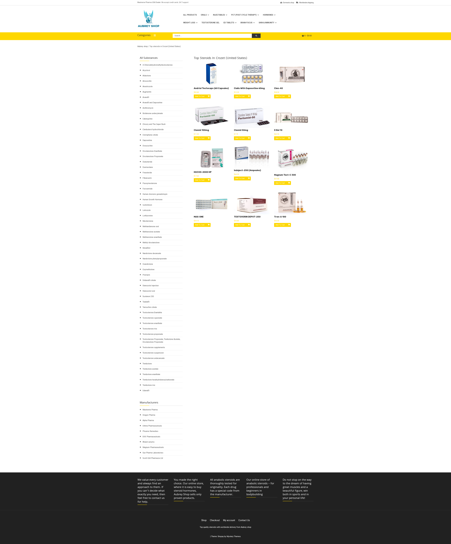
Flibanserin (147, 178)
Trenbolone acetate (150, 369)
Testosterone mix (150, 329)
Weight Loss (189, 23)
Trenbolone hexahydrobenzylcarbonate (158, 380)
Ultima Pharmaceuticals (152, 426)
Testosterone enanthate (152, 323)
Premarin (146, 275)
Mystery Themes (234, 536)
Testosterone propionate (153, 334)
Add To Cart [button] (199, 96)
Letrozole (147, 210)
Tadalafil (146, 302)
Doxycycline (148, 146)
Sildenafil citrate (149, 280)
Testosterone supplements (154, 347)
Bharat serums (148, 442)
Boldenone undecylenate (153, 113)
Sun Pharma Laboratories (153, 453)
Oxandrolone (148, 264)
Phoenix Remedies (150, 431)
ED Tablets (229, 23)
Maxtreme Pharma (150, 410)
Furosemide (147, 189)
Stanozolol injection (151, 285)
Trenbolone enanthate (151, 374)
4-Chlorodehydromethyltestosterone (158, 65)
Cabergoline (147, 119)
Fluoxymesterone (150, 183)
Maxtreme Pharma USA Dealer (149, 2)
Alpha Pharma (148, 420)
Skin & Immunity (266, 23)
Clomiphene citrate (150, 135)
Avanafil (146, 97)
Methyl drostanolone (151, 242)
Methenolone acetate (151, 232)
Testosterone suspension (153, 353)
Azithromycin (148, 108)
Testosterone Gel (211, 23)
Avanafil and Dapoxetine (152, 102)
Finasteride (147, 172)
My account (229, 520)
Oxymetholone (148, 269)
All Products (190, 15)
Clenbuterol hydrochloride (153, 129)
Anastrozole (148, 86)
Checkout (215, 520)
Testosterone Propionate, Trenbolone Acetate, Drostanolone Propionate (161, 340)
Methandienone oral (151, 226)
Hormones (268, 15)
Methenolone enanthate (152, 237)
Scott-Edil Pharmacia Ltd (153, 458)
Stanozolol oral (149, 291)
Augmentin (147, 92)
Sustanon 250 (148, 296)
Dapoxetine (147, 140)
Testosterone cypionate (152, 318)
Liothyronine (148, 216)
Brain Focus (246, 23)
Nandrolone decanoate (152, 253)
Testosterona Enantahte (152, 312)
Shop (204, 520)
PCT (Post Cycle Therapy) (244, 15)
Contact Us (244, 520)
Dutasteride (147, 162)
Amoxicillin (147, 81)
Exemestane (148, 167)
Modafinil (146, 248)
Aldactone (147, 76)
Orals (204, 15)
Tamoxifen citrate (150, 307)
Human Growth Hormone (152, 199)
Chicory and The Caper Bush (154, 124)
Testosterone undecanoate (154, 358)
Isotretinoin (147, 205)
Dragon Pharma (149, 415)
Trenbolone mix (149, 385)
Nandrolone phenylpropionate (155, 259)
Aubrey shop (142, 46)
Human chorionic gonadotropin (155, 194)
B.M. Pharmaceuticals (151, 437)
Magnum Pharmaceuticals (153, 447)
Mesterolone (148, 221)
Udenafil (146, 390)
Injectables (219, 15)
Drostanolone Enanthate (152, 151)
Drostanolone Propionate (153, 156)
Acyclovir (146, 70)
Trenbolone (147, 364)
